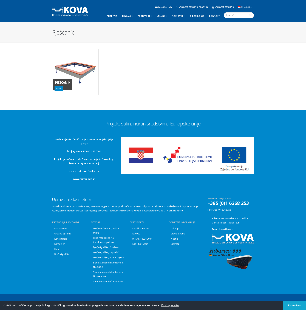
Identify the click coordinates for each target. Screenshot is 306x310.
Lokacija (175, 228)
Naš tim (174, 238)
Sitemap (175, 243)
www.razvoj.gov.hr (84, 178)
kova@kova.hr (226, 229)
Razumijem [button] (294, 305)
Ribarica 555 (197, 16)
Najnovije (177, 16)
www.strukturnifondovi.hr (84, 171)
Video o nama (178, 233)
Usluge (161, 16)
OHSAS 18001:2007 (142, 238)
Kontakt (214, 16)
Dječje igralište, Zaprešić (105, 252)
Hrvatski (245, 7)
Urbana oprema (62, 233)
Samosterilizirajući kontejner (108, 281)
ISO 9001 (136, 233)
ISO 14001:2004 (140, 243)
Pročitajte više (174, 210)
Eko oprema (60, 228)
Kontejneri (59, 243)
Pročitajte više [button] (170, 305)
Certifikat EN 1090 (141, 228)
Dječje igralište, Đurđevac (106, 247)
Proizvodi (144, 16)
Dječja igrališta (61, 254)
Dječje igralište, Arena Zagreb (108, 257)
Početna (112, 16)
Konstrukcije (60, 238)
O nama (126, 16)
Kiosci (57, 249)
